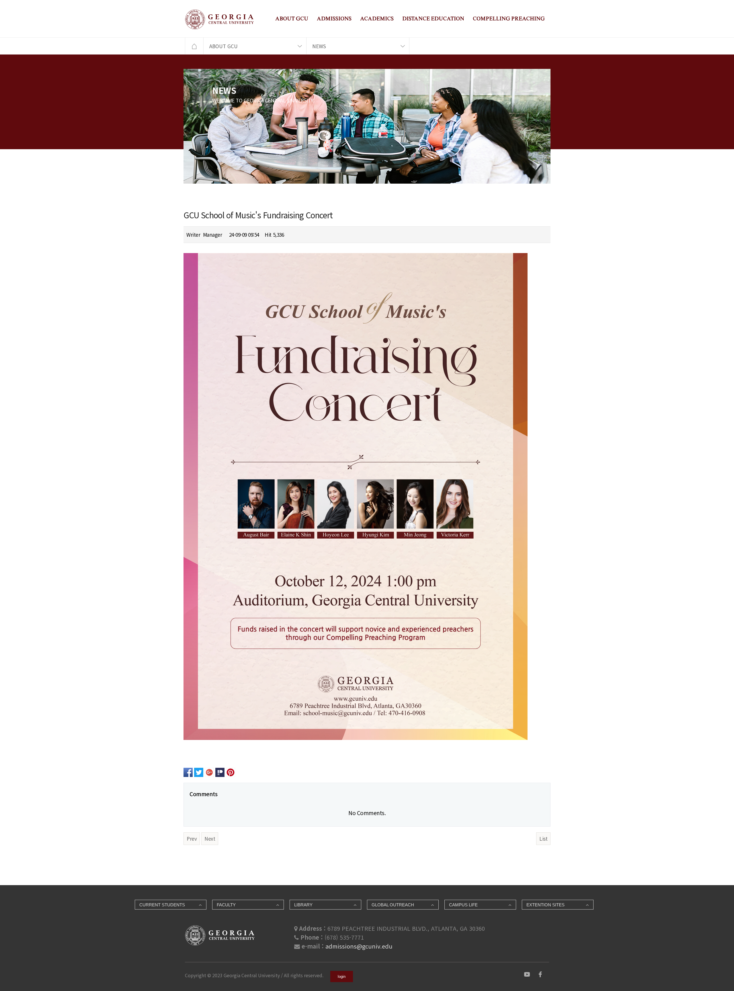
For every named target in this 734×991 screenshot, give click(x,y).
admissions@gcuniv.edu (359, 946)
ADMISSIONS (334, 18)
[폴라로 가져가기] (220, 772)
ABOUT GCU (291, 18)
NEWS (319, 46)
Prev (192, 838)
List (543, 838)
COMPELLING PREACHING (509, 18)
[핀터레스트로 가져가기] (230, 772)
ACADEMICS (377, 18)
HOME (194, 46)
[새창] (527, 973)
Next (209, 838)
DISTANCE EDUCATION (433, 18)
